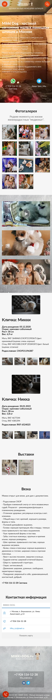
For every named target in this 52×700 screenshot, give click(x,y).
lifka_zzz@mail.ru (17, 628)
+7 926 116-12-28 (18, 621)
